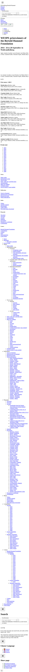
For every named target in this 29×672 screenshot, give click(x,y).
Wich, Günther (13, 488)
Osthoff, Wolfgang (14, 472)
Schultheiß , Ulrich (14, 390)
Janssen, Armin (13, 454)
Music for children (5, 184)
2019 (11, 515)
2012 (11, 524)
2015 (11, 520)
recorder (12, 323)
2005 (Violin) (13, 548)
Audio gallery (4, 207)
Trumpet (15, 280)
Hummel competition (12, 534)
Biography (3, 21)
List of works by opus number (8, 187)
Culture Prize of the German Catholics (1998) (17, 427)
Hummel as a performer (6, 222)
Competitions (4, 230)
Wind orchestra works (18, 258)
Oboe (14, 270)
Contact (2, 232)
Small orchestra (16, 251)
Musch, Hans (13, 470)
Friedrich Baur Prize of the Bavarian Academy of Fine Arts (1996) (19, 424)
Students (3, 219)
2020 (11, 513)
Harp (14, 293)
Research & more (5, 196)
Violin (14, 286)
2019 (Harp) (13, 537)
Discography (4, 206)
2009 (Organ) (13, 544)
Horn (14, 279)
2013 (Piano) (13, 541)
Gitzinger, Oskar (14, 447)
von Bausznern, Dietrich (16, 483)
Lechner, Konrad (14, 463)
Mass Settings (16, 304)
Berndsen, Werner (14, 432)
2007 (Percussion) (14, 545)
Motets (14, 307)
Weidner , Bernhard (14, 395)
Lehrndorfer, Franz (14, 465)
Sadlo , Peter (13, 384)
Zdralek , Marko (14, 398)
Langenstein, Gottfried (15, 462)
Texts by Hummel (5, 193)
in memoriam (4, 223)
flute (11, 322)
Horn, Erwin (13, 452)
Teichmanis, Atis (14, 480)
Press (2, 233)
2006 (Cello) (13, 547)
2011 (11, 526)
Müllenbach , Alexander (16, 376)
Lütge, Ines (12, 375)
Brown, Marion (13, 434)
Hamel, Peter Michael (15, 363)
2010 (11, 527)
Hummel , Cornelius (15, 370)
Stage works (4, 177)
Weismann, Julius (14, 486)
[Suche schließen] (3, 609)
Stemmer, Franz (14, 479)
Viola (14, 287)
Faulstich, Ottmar (14, 361)
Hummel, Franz (14, 369)
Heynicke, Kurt (13, 451)
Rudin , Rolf (13, 383)
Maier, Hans (13, 468)
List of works (4, 22)
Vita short (3, 215)
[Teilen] (3, 25)
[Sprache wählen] (11, 25)
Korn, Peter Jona (14, 461)
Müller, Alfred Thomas (15, 377)
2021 (11, 512)
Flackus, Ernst (13, 441)
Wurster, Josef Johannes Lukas (17, 491)
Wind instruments (17, 262)
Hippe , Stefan (13, 368)
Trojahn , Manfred (14, 393)
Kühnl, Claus (13, 373)
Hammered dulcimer (18, 298)
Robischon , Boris (14, 382)
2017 (11, 518)
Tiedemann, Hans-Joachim (16, 391)
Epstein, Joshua (13, 437)
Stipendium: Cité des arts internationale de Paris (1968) (17, 416)
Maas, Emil (12, 466)
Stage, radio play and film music (8, 181)
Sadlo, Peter (13, 473)
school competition (11, 531)
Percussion (15, 284)
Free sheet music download (7, 209)
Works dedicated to (5, 197)
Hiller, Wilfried (13, 366)
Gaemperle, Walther (15, 444)
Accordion (15, 297)
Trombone (15, 282)
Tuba (14, 283)
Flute (14, 268)
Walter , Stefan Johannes (16, 394)
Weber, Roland (13, 484)
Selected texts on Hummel (7, 194)
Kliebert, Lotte (13, 458)
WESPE (9, 505)
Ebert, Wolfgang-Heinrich (16, 358)
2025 (11, 506)
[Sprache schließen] (3, 641)
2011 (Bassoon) (14, 543)
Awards (2, 217)
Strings (14, 264)
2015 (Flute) (13, 540)
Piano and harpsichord (18, 294)
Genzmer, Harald (14, 445)
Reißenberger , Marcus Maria (17, 380)
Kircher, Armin (13, 456)
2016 (11, 519)
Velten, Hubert (13, 481)
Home (2, 20)
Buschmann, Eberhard (15, 436)
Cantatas (15, 308)
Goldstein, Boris (14, 448)
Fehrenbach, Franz (14, 438)
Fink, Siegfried (13, 440)
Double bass (16, 290)
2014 (11, 522)
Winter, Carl (13, 490)
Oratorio (15, 302)
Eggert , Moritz (13, 359)
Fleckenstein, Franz (14, 443)
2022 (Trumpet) (14, 536)
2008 (11, 530)
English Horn (16, 272)
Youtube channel (5, 204)
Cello (14, 289)
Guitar (14, 291)
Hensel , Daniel (13, 365)
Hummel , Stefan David (15, 372)
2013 (11, 523)
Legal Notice (4, 236)
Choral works (16, 312)
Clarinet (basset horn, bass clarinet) (18, 327)
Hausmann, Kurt (14, 450)
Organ (14, 295)
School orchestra (14, 347)
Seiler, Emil (13, 476)
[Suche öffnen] (7, 25)
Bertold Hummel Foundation (8, 229)
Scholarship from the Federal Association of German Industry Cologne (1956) (18, 407)
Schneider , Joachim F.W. (16, 388)
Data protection (4, 235)
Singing (12, 332)
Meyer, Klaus (13, 469)
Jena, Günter (13, 455)
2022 (11, 511)
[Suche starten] (17, 13)
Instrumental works (5, 179)
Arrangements (4, 183)
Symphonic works (17, 250)
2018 (11, 516)
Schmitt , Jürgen (14, 386)
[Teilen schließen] (3, 656)
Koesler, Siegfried (14, 459)
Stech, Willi (13, 477)
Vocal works (4, 180)
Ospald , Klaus (13, 379)
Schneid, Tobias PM (15, 387)
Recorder (15, 269)
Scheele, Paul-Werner (15, 475)
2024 (11, 508)
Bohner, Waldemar (14, 433)
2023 (11, 509)
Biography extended (12, 241)
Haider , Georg (13, 362)
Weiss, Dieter (13, 487)
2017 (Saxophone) (14, 538)
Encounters (3, 220)
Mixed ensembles (17, 265)
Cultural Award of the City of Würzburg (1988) (17, 421)
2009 (11, 529)
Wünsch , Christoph (15, 397)
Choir (11, 320)
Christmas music (5, 185)
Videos (2, 203)
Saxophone (15, 276)
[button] (2, 2)
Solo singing (16, 309)
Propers (15, 305)
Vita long (3, 216)
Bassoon (15, 277)
